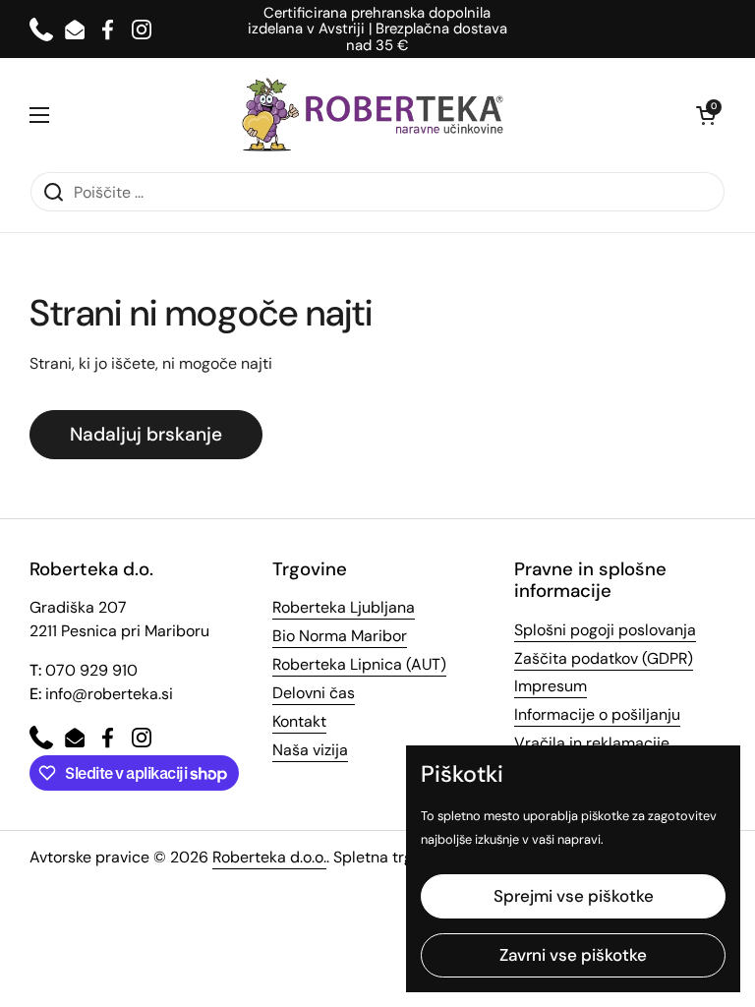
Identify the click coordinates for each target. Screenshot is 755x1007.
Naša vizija (310, 750)
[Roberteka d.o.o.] (372, 114)
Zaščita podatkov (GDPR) (603, 658)
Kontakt (299, 721)
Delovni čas (313, 692)
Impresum (550, 686)
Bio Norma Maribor (339, 635)
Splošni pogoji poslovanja (605, 630)
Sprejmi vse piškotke (574, 896)
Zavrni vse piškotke (573, 955)
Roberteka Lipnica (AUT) (359, 664)
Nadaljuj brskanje (146, 434)
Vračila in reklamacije (591, 743)
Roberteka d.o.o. (269, 857)
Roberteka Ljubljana (343, 607)
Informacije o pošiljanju (597, 714)
